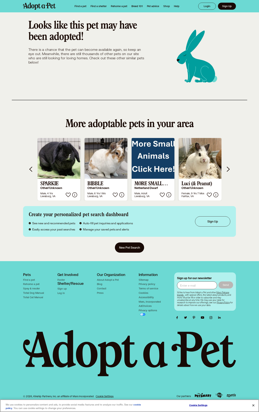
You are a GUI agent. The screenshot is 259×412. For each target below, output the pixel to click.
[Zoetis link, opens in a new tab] (231, 395)
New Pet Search (129, 247)
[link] (119, 6)
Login (207, 6)
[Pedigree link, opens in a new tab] (219, 395)
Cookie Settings (104, 396)
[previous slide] (31, 169)
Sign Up (227, 6)
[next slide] (228, 169)
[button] (59, 169)
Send (226, 284)
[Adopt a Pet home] (39, 6)
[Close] (253, 405)
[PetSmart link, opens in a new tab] (203, 395)
